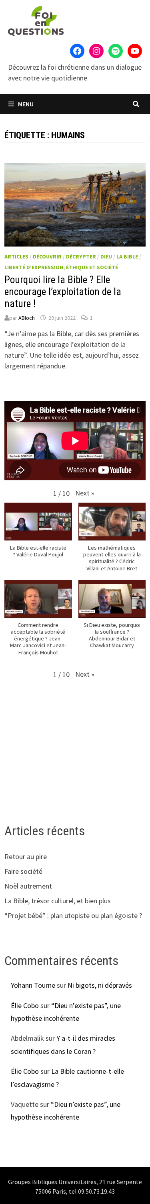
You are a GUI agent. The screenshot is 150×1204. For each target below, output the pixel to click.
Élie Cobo (25, 1005)
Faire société (23, 871)
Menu (25, 104)
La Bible (127, 256)
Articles (16, 256)
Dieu (106, 256)
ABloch (26, 317)
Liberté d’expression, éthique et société (61, 267)
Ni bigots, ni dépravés (100, 985)
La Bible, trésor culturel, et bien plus (57, 900)
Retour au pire (25, 856)
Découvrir (47, 256)
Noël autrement (28, 886)
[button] (84, 492)
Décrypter (81, 256)
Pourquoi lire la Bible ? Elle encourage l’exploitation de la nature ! (62, 291)
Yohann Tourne (33, 985)
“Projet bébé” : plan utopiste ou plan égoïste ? (73, 915)
